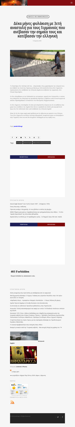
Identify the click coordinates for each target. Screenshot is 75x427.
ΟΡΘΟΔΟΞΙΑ (51, 157)
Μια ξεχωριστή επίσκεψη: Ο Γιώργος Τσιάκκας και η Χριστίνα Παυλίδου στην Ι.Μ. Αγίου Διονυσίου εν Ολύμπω (36, 296)
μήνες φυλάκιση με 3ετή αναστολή (41, 142)
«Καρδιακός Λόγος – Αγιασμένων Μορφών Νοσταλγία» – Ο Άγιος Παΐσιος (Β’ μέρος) (35, 300)
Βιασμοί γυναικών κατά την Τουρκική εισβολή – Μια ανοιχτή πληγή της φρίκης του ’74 (36, 327)
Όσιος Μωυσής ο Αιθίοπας (18, 206)
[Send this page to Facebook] (12, 137)
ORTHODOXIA (51, 224)
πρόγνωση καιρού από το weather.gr (19, 395)
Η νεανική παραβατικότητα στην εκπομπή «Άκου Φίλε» (26, 325)
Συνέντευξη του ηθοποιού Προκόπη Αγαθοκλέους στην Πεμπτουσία (30, 306)
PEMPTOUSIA (24, 224)
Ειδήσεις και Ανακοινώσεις (38, 16)
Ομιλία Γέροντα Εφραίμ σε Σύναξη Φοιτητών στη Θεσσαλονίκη (29, 303)
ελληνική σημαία (28, 142)
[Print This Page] (34, 137)
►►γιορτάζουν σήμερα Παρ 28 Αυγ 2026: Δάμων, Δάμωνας (28, 375)
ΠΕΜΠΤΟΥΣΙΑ (24, 157)
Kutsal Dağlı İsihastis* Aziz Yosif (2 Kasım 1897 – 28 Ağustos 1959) (30, 204)
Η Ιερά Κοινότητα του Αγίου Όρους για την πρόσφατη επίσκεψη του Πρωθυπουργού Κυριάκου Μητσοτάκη (35, 321)
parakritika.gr (18, 126)
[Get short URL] (25, 137)
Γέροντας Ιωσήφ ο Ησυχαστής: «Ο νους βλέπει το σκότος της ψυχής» (30, 209)
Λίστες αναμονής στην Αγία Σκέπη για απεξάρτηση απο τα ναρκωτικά (30, 293)
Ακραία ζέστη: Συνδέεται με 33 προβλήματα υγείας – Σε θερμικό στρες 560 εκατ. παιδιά (36, 217)
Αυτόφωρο (19, 142)
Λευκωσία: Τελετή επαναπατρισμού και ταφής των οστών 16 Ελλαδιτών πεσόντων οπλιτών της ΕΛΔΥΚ (37, 309)
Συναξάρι (15, 372)
